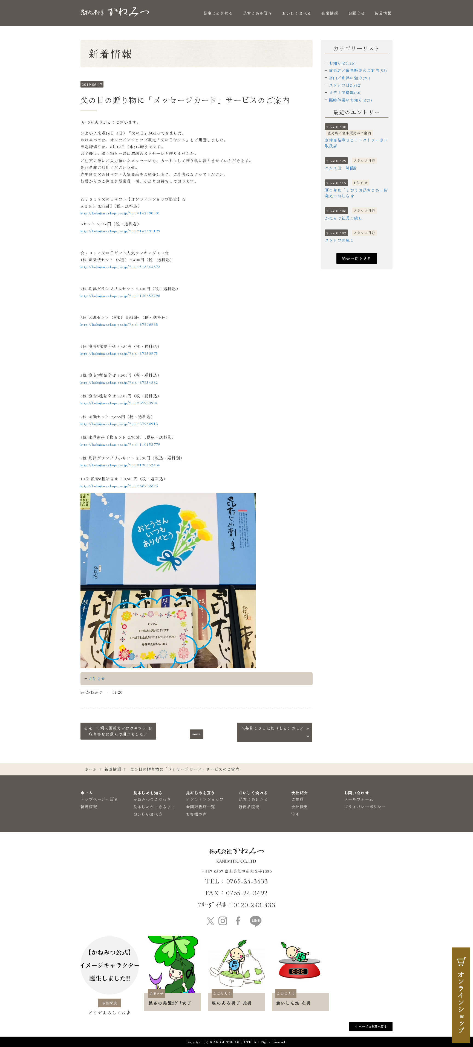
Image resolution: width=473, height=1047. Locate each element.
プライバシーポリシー (365, 806)
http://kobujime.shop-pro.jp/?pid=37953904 (119, 402)
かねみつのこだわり (152, 799)
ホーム (91, 769)
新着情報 (383, 13)
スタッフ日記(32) (345, 85)
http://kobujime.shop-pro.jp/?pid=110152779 (120, 444)
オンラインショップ (205, 799)
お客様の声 (196, 814)
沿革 (295, 814)
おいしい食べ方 (148, 814)
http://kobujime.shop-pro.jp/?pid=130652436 (120, 464)
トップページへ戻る (99, 799)
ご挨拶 (297, 799)
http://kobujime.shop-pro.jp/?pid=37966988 (119, 324)
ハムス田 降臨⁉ (341, 168)
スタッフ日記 (364, 160)
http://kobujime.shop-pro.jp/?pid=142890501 (120, 213)
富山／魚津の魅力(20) (350, 77)
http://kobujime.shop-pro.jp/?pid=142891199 (120, 230)
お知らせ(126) (342, 63)
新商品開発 (249, 806)
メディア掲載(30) (345, 92)
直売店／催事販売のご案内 (350, 132)
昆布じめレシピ (253, 799)
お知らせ (97, 678)
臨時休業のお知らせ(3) (351, 100)
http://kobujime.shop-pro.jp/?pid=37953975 (119, 353)
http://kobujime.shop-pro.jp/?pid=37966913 (119, 423)
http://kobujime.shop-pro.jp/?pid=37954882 (119, 382)
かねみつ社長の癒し (344, 218)
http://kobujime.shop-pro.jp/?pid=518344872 (120, 266)
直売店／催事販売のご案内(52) (358, 70)
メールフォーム (359, 799)
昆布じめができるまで (154, 806)
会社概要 (299, 806)
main (196, 733)
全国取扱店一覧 (200, 806)
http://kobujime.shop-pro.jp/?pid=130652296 (120, 295)
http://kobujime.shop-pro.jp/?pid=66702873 (119, 485)
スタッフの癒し (339, 240)
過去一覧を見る (356, 258)
